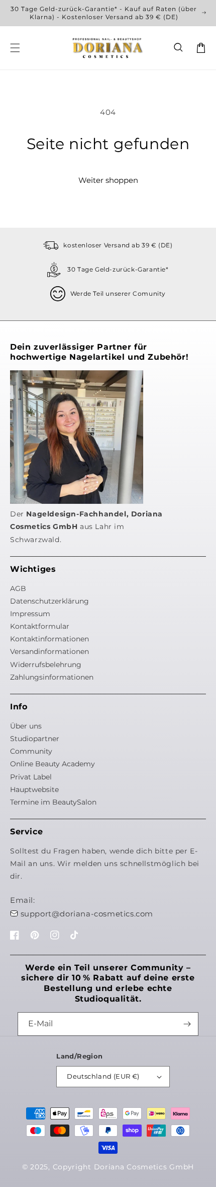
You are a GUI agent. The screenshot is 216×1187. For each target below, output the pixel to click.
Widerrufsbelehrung (45, 664)
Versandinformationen (49, 651)
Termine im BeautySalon (53, 802)
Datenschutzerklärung (49, 601)
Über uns (26, 726)
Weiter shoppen (108, 180)
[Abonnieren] (187, 1024)
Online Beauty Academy (52, 763)
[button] (179, 48)
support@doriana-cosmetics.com (87, 913)
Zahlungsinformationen (51, 677)
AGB (18, 588)
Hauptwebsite (34, 789)
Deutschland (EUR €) (103, 1076)
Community (31, 751)
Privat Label (31, 776)
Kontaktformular (39, 626)
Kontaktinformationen (49, 638)
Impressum (30, 613)
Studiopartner (34, 738)
